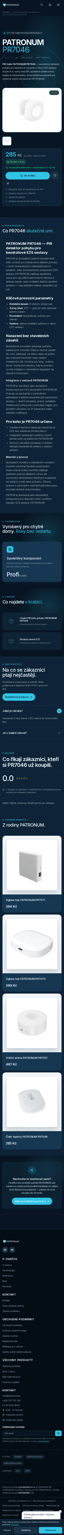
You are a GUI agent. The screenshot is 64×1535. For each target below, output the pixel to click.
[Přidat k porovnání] (8, 183)
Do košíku (29, 175)
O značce (7, 1265)
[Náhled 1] (6, 141)
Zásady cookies (10, 1336)
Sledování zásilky (14, 1420)
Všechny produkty (11, 1366)
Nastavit (7, 1530)
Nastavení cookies (10, 1515)
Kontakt (6, 1300)
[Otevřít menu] (58, 4)
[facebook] (5, 1250)
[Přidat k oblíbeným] (54, 175)
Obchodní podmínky (12, 1325)
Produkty (6, 12)
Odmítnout (26, 1530)
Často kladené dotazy (13, 1306)
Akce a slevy (8, 1371)
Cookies (26, 1510)
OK (58, 1433)
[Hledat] (41, 4)
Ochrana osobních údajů (14, 1330)
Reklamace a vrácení (12, 1346)
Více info (15, 1524)
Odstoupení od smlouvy (43, 1510)
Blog (4, 1281)
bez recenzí (27, 57)
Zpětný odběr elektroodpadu (16, 1352)
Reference (7, 1275)
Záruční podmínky (11, 1311)
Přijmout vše (50, 1530)
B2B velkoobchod (11, 1377)
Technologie (8, 1270)
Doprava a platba (10, 1382)
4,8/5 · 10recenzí (12, 1410)
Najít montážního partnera (30, 1201)
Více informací (43, 1441)
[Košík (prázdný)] (50, 4)
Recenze (6, 1286)
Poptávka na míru (14, 1414)
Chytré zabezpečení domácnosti (26, 12)
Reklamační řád (9, 1341)
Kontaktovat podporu (17, 697)
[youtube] (12, 1250)
